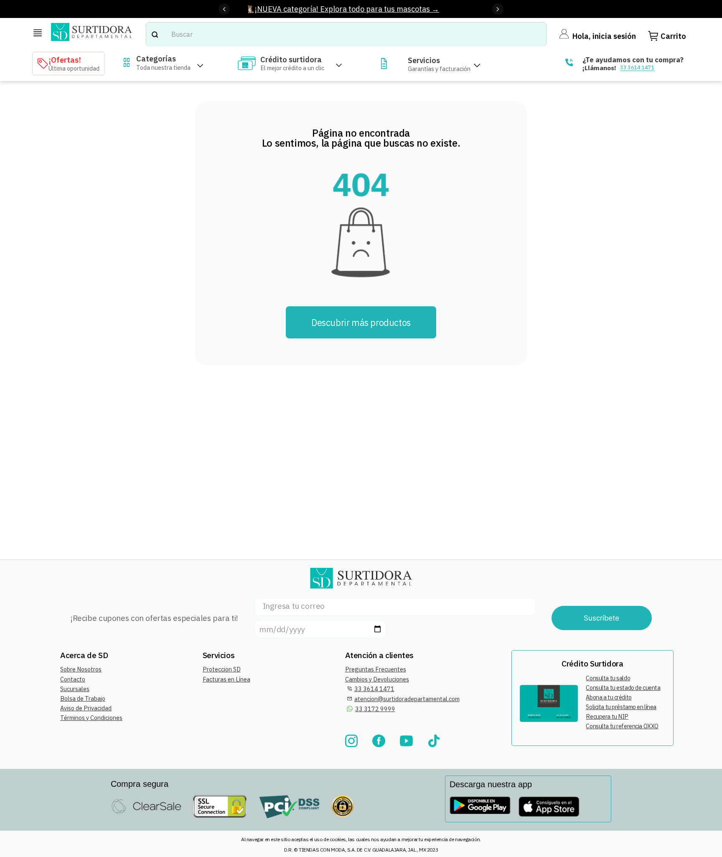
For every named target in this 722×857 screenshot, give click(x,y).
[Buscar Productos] (154, 34)
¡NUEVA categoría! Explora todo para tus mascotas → (347, 9)
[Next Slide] (497, 9)
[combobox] (346, 34)
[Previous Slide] (224, 9)
